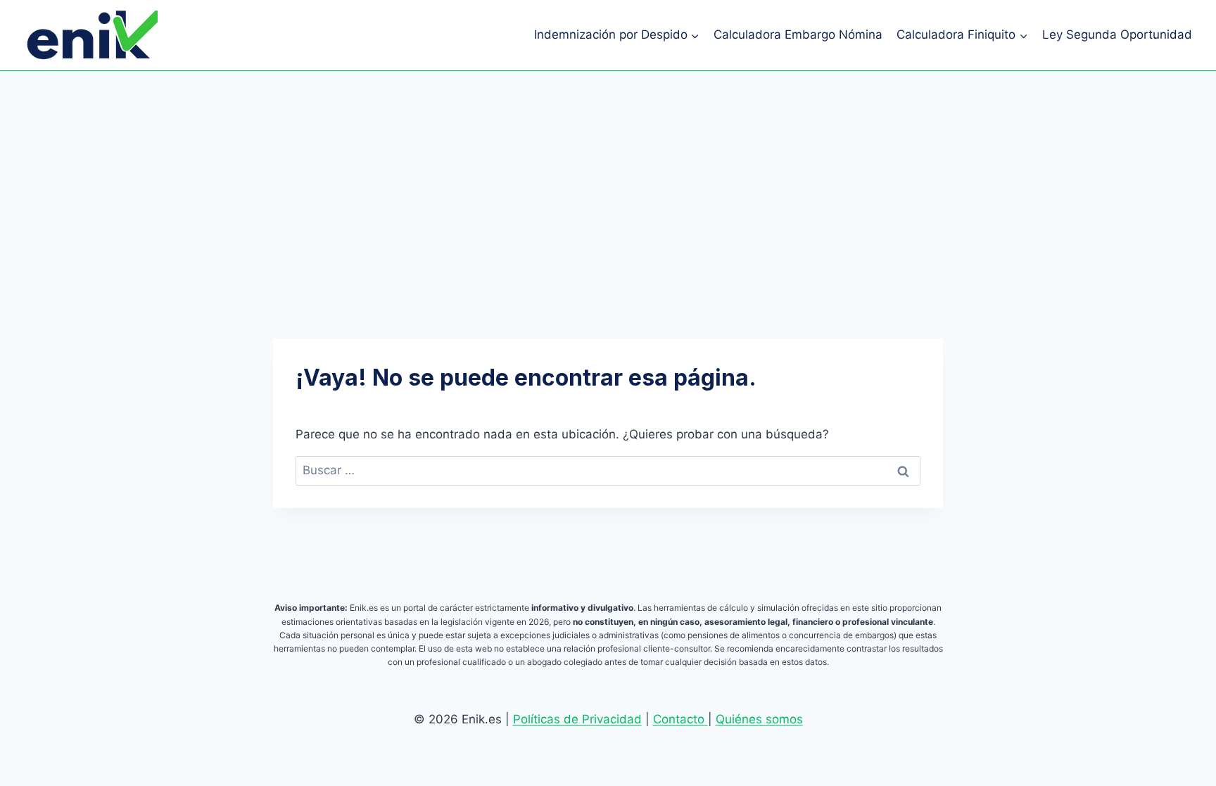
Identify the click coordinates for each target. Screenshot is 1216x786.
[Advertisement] (608, 176)
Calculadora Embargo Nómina (798, 34)
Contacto (680, 719)
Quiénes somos (759, 719)
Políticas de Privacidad (577, 719)
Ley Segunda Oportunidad (1117, 34)
